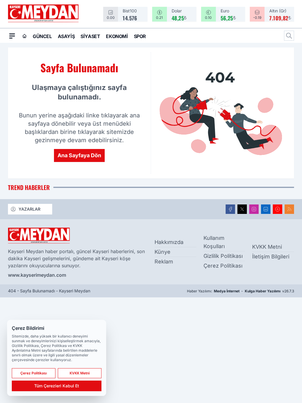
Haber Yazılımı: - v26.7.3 (240, 291)
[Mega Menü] (12, 35)
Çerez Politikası (222, 266)
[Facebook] (230, 209)
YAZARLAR (29, 209)
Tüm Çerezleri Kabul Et (56, 385)
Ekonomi (117, 36)
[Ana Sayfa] (24, 36)
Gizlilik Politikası (223, 256)
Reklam (164, 261)
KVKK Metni (267, 247)
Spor (140, 36)
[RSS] (289, 209)
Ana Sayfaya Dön (79, 155)
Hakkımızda (169, 242)
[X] (242, 209)
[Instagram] (254, 209)
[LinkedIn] (265, 209)
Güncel (42, 36)
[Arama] (289, 36)
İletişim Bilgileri (270, 256)
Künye (162, 252)
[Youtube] (277, 209)
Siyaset (90, 36)
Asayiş (66, 36)
